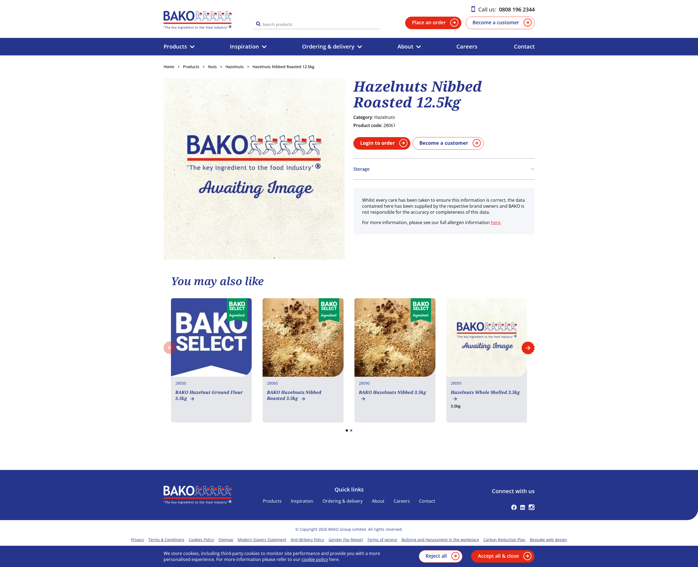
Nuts (212, 66)
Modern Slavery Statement (262, 539)
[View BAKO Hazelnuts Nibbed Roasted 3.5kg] (303, 360)
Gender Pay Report (346, 539)
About (405, 46)
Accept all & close (498, 556)
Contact (524, 46)
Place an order (429, 22)
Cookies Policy (201, 539)
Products (175, 46)
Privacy (137, 539)
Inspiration (244, 46)
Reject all (436, 556)
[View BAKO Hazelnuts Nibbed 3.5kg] (394, 360)
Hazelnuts (234, 66)
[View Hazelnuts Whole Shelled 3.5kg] (486, 360)
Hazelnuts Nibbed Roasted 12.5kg (283, 66)
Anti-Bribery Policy (307, 539)
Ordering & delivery (328, 46)
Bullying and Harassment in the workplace (440, 539)
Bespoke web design (548, 539)
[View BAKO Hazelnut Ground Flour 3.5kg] (211, 360)
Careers (466, 46)
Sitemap (225, 539)
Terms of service (382, 539)
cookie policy (315, 559)
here (495, 222)
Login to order (377, 143)
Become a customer (496, 22)
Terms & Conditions (166, 539)
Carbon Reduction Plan (504, 539)
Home (169, 66)
